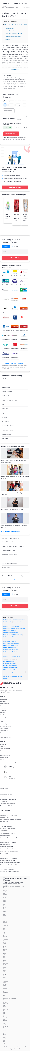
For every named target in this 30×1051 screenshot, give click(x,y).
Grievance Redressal (5, 726)
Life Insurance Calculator (9, 559)
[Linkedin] (9, 688)
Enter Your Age (8, 110)
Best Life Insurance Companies (8, 842)
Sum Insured (5, 421)
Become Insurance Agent (9, 579)
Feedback (2, 746)
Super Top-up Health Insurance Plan (12, 634)
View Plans (14, 258)
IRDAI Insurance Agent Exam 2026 (8, 865)
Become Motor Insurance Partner (8, 856)
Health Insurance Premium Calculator (13, 546)
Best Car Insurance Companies (8, 808)
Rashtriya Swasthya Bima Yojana (11, 672)
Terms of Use (3, 732)
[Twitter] (12, 688)
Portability (5, 417)
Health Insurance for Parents (10, 645)
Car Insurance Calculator (9, 550)
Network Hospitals (7, 391)
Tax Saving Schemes (5, 717)
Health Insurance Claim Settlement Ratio (14, 628)
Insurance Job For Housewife (7, 867)
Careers (2, 759)
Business (2, 712)
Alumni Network (4, 757)
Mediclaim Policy (7, 621)
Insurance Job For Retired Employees (9, 871)
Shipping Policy (4, 730)
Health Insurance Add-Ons (9, 400)
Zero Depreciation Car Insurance (8, 799)
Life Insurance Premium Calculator (9, 849)
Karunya (5, 678)
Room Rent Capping (7, 430)
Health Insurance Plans (19, 619)
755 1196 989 (6, 692)
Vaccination (10, 28)
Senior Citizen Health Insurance (11, 643)
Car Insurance (3, 699)
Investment (3, 710)
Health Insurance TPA (8, 636)
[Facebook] (1, 688)
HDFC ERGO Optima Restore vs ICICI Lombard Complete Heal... (12, 510)
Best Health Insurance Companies (8, 815)
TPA (3, 383)
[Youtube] (4, 688)
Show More (14, 69)
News (4, 6)
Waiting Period (6, 387)
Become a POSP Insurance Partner (8, 853)
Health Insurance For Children (10, 649)
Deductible (5, 438)
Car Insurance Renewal (6, 794)
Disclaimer (2, 751)
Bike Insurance (3, 701)
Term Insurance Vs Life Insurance (8, 840)
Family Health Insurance (9, 641)
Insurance (6, 3)
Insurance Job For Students (7, 869)
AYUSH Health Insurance (9, 396)
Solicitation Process (5, 755)
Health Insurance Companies (10, 632)
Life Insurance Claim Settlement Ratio (9, 837)
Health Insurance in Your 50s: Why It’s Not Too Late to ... (13, 494)
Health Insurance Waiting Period (11, 656)
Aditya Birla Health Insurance (10, 667)
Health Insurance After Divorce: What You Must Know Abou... (13, 461)
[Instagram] (7, 688)
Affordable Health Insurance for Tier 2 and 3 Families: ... (14, 526)
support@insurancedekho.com (13, 691)
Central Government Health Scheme (12, 676)
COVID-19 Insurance (16, 217)
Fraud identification (5, 748)
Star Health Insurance (8, 661)
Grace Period (5, 408)
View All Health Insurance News (10, 531)
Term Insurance (4, 708)
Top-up (4, 379)
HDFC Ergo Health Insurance (10, 665)
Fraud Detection (4, 728)
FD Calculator (6, 567)
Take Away (8, 39)
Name (4, 251)
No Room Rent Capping (8, 426)
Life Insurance (3, 706)
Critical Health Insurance (6, 822)
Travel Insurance (4, 714)
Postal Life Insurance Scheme (7, 833)
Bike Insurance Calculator (9, 555)
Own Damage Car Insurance (7, 803)
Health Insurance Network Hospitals (12, 654)
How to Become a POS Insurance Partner (10, 862)
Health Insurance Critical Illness (11, 626)
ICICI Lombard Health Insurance (11, 670)
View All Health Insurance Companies (12, 363)
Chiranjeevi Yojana (8, 674)
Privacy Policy (3, 724)
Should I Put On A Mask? (14, 34)
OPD (3, 404)
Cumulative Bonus (7, 434)
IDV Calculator (3, 801)
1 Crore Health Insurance (19, 621)
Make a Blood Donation (13, 37)
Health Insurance (7, 216)
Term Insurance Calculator (9, 563)
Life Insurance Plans (5, 844)
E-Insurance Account (5, 737)
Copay (4, 413)
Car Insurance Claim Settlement (8, 806)
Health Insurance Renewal (10, 639)
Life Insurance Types (5, 835)
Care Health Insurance (9, 663)
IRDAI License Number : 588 (14, 882)
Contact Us (3, 744)
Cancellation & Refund (6, 735)
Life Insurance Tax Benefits (6, 846)
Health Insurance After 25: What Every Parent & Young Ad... (15, 477)
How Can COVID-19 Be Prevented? (15, 25)
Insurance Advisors (20, 3)
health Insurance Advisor (9, 630)
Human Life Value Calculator (10, 542)
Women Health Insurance (9, 647)
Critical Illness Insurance (25, 217)
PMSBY (23, 672)
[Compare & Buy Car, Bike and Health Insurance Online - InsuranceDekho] (10, 683)
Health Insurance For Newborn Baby (12, 651)
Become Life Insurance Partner (7, 860)
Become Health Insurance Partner (8, 858)
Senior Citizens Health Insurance (8, 828)
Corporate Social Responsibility (8, 762)
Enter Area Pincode (20, 118)
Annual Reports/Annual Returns (8, 753)
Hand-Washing (11, 31)
